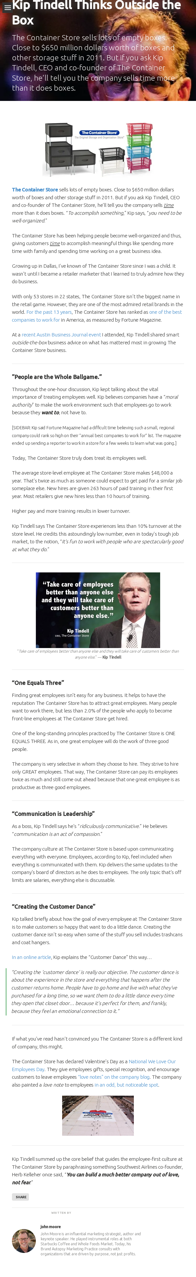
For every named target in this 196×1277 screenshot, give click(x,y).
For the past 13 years (49, 312)
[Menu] (7, 7)
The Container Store (35, 189)
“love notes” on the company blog (114, 1077)
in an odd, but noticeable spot (126, 1085)
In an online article (31, 957)
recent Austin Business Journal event (61, 334)
